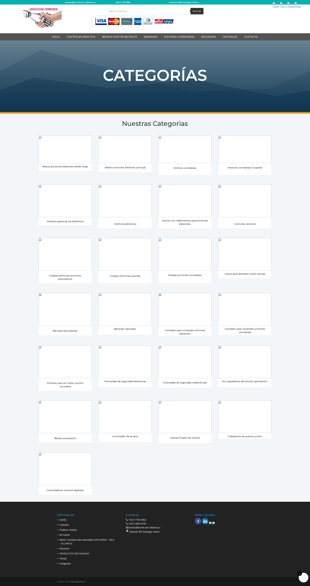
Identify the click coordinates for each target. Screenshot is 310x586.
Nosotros (64, 548)
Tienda (63, 558)
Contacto (251, 36)
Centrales (230, 36)
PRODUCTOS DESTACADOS (74, 553)
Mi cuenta (64, 534)
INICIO (56, 36)
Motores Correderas (179, 36)
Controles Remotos (81, 36)
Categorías (65, 563)
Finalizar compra (68, 529)
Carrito (63, 519)
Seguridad (208, 36)
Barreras (150, 36)
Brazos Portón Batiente (119, 36)
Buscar (197, 11)
